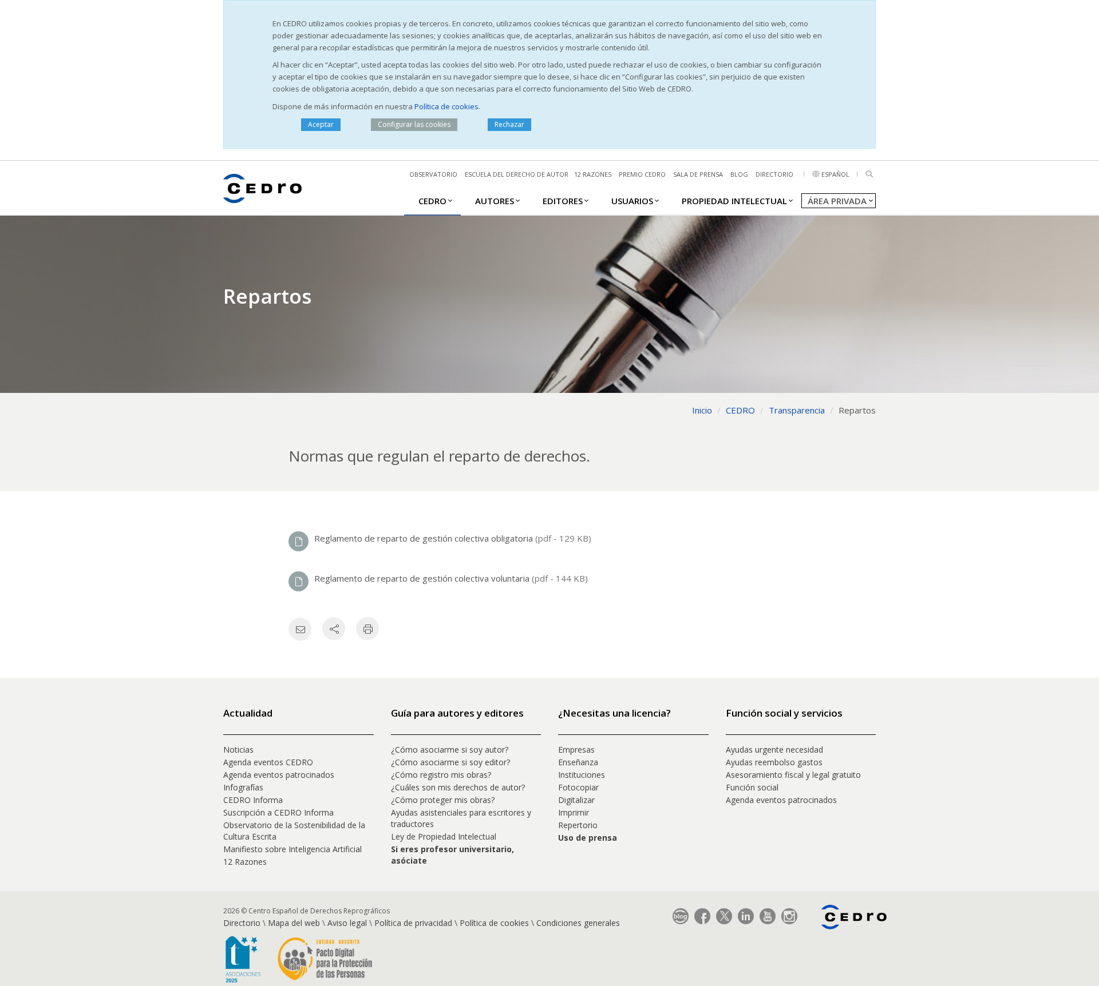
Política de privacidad (413, 922)
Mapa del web (294, 922)
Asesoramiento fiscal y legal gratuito (793, 774)
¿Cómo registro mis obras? (441, 774)
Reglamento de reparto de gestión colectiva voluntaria (423, 578)
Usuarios (632, 200)
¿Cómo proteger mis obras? (443, 799)
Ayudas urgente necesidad (774, 749)
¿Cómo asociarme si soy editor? (450, 762)
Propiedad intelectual (734, 200)
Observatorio (433, 174)
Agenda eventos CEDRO (268, 762)
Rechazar (509, 124)
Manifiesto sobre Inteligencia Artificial (292, 849)
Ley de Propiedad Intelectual (443, 836)
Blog (739, 174)
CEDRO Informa (253, 799)
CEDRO (432, 200)
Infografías (243, 787)
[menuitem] (432, 200)
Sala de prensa (698, 174)
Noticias (238, 749)
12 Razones (245, 861)
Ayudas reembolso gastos (774, 762)
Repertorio (578, 825)
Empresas (576, 749)
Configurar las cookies (414, 124)
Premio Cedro (642, 174)
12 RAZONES (592, 174)
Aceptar (321, 124)
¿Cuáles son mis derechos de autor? (458, 787)
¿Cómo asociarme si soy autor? (449, 749)
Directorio (774, 174)
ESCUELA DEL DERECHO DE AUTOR (516, 174)
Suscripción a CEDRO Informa (278, 812)
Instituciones (581, 774)
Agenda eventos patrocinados (278, 774)
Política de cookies (446, 106)
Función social (752, 787)
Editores (563, 200)
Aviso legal (347, 922)
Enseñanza (578, 762)
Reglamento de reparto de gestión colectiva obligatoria (424, 538)
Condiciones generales (578, 922)
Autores (494, 200)
